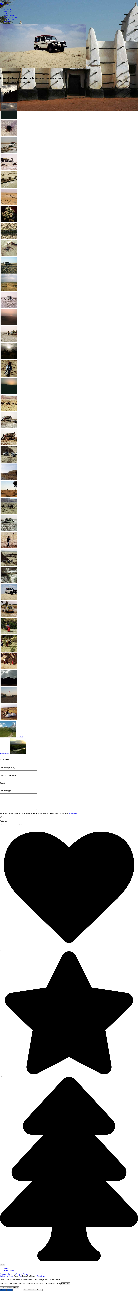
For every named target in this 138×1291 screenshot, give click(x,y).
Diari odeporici (9, 15)
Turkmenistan (5, 753)
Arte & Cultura (9, 19)
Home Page (8, 9)
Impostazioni (18, 1290)
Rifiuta (10, 1290)
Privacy (6, 1268)
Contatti (7, 21)
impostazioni (65, 1283)
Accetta (3, 1290)
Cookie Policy (9, 1270)
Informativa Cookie (21, 1274)
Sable (4, 4)
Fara (20, 1276)
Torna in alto (40, 1276)
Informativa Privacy (6, 1274)
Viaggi (6, 13)
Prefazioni (7, 11)
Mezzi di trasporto (10, 17)
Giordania (19, 737)
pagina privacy (73, 813)
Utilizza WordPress (6, 1276)
